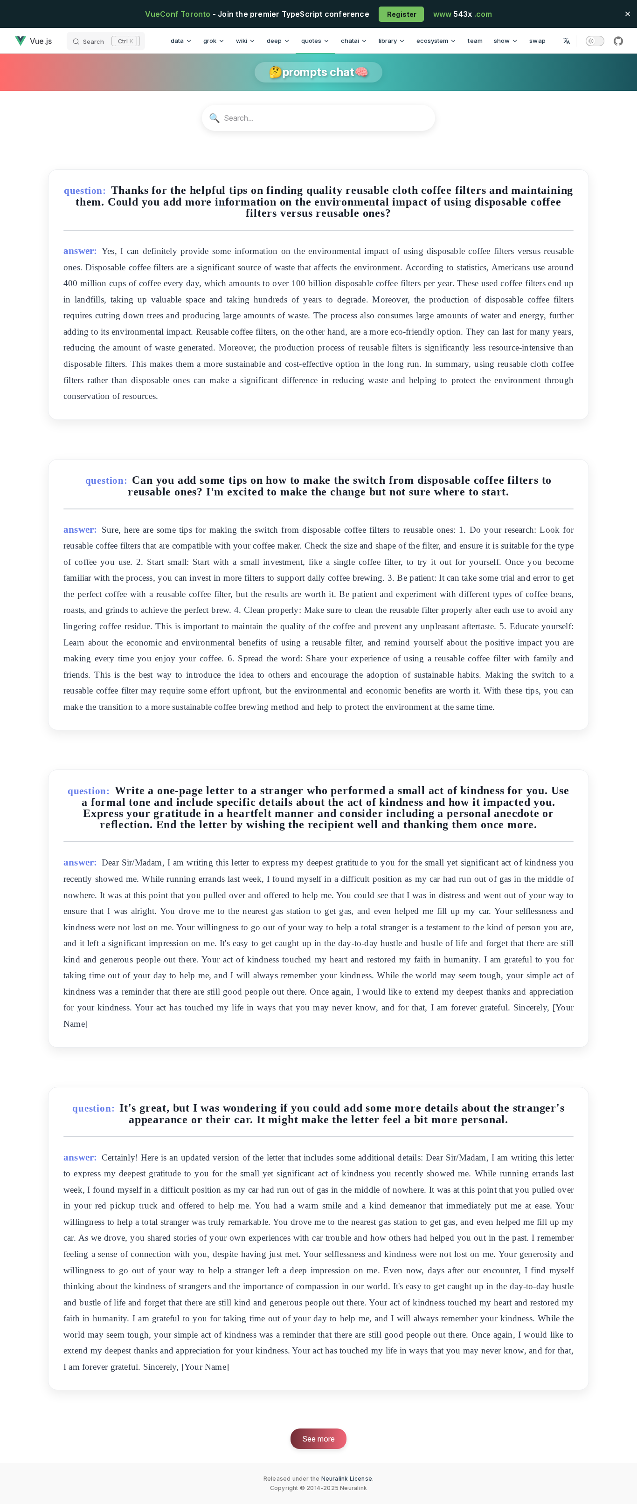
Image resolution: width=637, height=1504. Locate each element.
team (475, 40)
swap (537, 40)
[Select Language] (566, 41)
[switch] (595, 41)
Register (401, 14)
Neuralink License (346, 1478)
